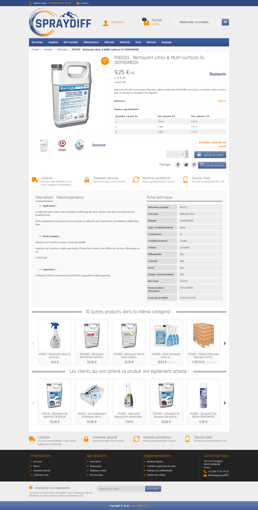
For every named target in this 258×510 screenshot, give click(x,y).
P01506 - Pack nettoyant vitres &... (166, 355)
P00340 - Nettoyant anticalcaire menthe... (92, 355)
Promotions (95, 461)
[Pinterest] (194, 165)
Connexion (117, 22)
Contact (84, 3)
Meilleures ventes (98, 470)
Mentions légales (155, 461)
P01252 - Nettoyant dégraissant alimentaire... (129, 415)
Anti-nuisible (71, 42)
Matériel (125, 42)
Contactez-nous (40, 474)
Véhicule (109, 42)
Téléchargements (70, 197)
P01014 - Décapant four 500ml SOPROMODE (203, 415)
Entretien (37, 42)
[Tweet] (186, 165)
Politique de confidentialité (159, 470)
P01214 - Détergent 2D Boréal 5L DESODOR (54, 415)
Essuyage (166, 42)
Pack (138, 42)
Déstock (151, 42)
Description (44, 197)
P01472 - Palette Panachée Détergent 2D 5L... (203, 355)
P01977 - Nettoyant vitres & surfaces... (54, 355)
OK (225, 22)
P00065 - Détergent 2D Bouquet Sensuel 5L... (166, 415)
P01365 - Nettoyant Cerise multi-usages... (129, 355)
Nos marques (96, 474)
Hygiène (53, 42)
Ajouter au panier (213, 155)
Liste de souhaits (212, 165)
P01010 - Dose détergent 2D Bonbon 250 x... (92, 415)
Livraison (37, 461)
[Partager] (178, 165)
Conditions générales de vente (161, 466)
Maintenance (91, 42)
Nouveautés (95, 466)
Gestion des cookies (156, 474)
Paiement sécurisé (41, 470)
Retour (36, 466)
